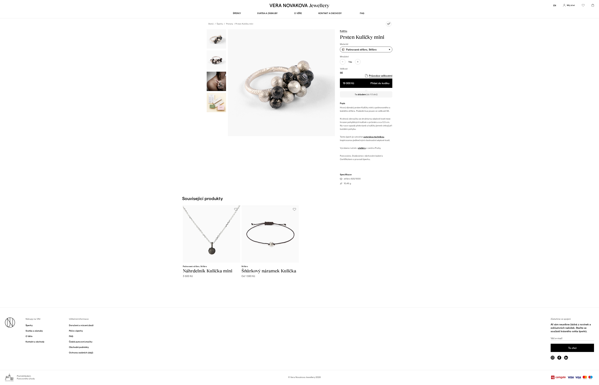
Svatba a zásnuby (267, 13)
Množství (344, 56)
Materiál (344, 44)
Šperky (237, 13)
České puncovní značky (80, 341)
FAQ (362, 13)
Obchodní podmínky (79, 347)
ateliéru (362, 148)
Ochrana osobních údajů (81, 352)
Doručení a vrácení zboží (81, 325)
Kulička (343, 31)
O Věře (298, 13)
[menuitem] (554, 5)
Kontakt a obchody (330, 13)
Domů (211, 24)
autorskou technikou (373, 136)
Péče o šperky (76, 330)
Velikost (344, 68)
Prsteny (229, 24)
